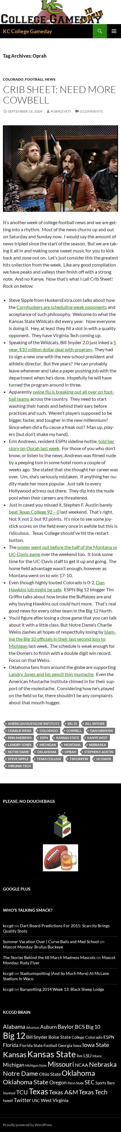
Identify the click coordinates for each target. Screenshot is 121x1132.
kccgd (8, 925)
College (78, 1037)
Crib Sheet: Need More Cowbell (59, 94)
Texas (38, 1091)
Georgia (65, 1045)
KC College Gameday (27, 31)
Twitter (22, 1100)
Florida (11, 1045)
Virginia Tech (19, 766)
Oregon (58, 1082)
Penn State (76, 1083)
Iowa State (95, 1044)
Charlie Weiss (19, 731)
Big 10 (72, 723)
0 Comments (91, 111)
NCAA (81, 1065)
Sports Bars (105, 1083)
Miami (97, 1056)
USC (36, 1100)
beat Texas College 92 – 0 (34, 512)
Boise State (59, 1037)
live (80, 1055)
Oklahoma (46, 752)
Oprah (70, 752)
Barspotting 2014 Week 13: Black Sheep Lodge (62, 989)
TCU (22, 1092)
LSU (87, 1055)
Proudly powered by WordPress (27, 1125)
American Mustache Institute (33, 723)
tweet (8, 1100)
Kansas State (67, 738)
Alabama (14, 1026)
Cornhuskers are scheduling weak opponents (61, 307)
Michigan (48, 745)
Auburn (48, 1027)
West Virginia (54, 1100)
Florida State (31, 1045)
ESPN (44, 738)
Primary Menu (114, 31)
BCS (80, 1026)
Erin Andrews (20, 738)
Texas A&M (63, 1092)
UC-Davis (103, 759)
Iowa (77, 1045)
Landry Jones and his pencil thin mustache (51, 674)
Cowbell (74, 731)
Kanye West (97, 738)
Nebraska (97, 745)
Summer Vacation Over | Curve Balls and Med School (51, 941)
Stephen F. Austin (98, 752)
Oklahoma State (25, 1082)
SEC (90, 1082)
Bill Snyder (95, 723)
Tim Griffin (79, 759)
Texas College (49, 759)
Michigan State (36, 1065)
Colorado (13, 79)
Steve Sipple (18, 759)
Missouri (61, 1064)
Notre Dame (18, 752)
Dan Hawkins (101, 731)
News (50, 79)
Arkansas (32, 1027)
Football (34, 79)
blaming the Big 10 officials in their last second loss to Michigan (62, 639)
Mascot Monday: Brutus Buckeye (33, 946)
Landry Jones (19, 745)
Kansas (14, 1054)
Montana (72, 745)
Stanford (9, 1093)
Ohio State (50, 1074)
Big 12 (14, 1036)
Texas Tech (93, 1092)
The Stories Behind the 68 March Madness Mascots (49, 957)
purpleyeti (61, 111)
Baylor (66, 1026)
